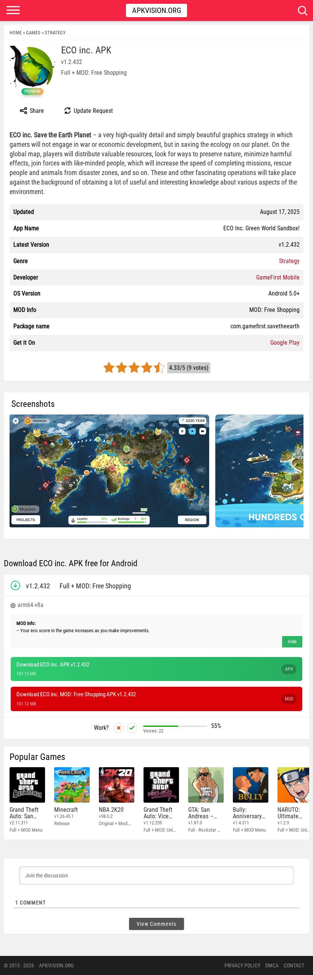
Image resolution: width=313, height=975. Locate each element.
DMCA (272, 965)
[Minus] (118, 728)
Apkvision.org (156, 10)
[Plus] (132, 728)
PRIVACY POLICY (242, 965)
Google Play (285, 342)
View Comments (156, 924)
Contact (294, 965)
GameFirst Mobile (278, 277)
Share (36, 110)
